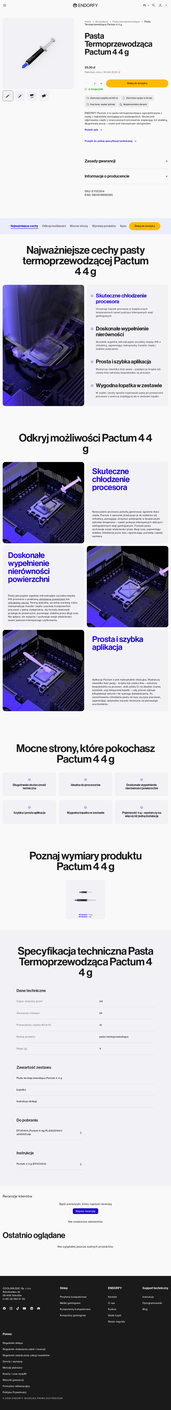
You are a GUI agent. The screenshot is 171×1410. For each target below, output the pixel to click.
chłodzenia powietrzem (52, 599)
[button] (5, 5)
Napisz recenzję (85, 1211)
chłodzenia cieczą (18, 602)
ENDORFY (17, 1398)
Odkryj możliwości (54, 226)
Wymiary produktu (104, 226)
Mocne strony (79, 226)
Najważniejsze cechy (24, 226)
